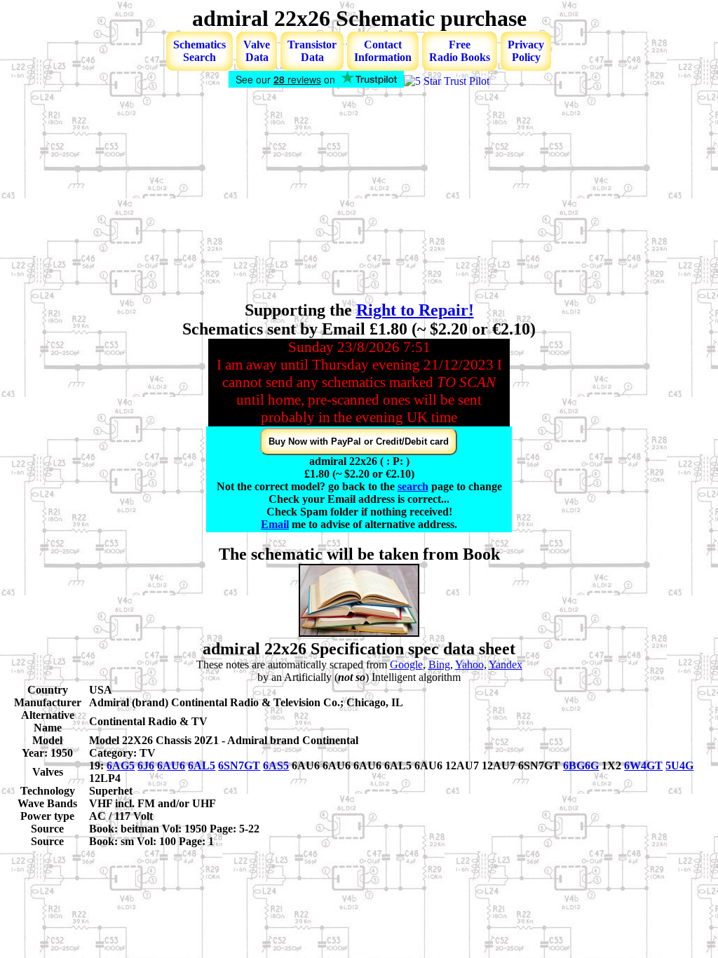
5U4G (679, 765)
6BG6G (581, 765)
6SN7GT (239, 765)
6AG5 (121, 765)
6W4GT (643, 765)
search (413, 486)
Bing (439, 664)
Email (275, 524)
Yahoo (469, 664)
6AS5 (276, 765)
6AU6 (171, 765)
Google (406, 664)
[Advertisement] (359, 195)
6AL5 (201, 765)
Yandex (505, 664)
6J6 (145, 765)
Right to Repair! (415, 310)
